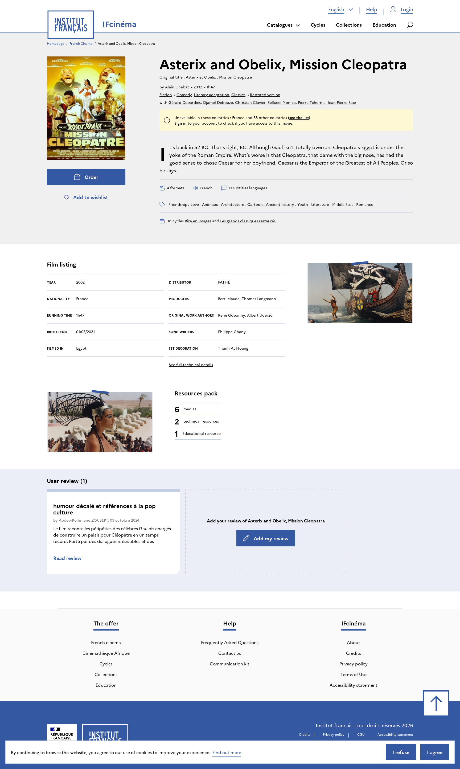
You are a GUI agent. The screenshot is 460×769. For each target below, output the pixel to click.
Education (384, 24)
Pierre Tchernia (312, 102)
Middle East (342, 204)
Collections (349, 24)
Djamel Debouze (218, 102)
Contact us (229, 653)
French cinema (106, 642)
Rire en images (198, 220)
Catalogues (280, 24)
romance (364, 204)
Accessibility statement (353, 685)
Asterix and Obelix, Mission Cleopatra (126, 43)
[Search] (410, 25)
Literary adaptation (211, 94)
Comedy (184, 94)
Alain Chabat (177, 86)
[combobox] (340, 9)
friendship (178, 204)
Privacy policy (353, 663)
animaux (210, 204)
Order (91, 177)
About (353, 642)
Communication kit (229, 663)
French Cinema (80, 43)
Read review (67, 558)
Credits (353, 653)
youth (302, 204)
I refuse (400, 752)
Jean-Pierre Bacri (343, 102)
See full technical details (191, 364)
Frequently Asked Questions (229, 642)
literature (320, 204)
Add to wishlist (90, 197)
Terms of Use (353, 674)
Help (371, 9)
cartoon (255, 204)
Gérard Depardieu (185, 102)
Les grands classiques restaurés (248, 220)
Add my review (271, 538)
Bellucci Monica (282, 102)
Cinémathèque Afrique (106, 653)
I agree (434, 752)
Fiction (165, 94)
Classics (238, 94)
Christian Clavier (250, 102)
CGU (361, 734)
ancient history (280, 204)
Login (407, 9)
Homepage (55, 43)
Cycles (318, 24)
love (195, 204)
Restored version (265, 94)
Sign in (180, 123)
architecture (232, 204)
